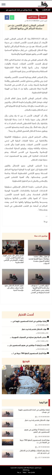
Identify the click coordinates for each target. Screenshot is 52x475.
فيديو (26, 361)
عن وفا (19, 472)
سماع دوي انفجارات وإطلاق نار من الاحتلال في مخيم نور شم (34, 452)
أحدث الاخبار (26, 315)
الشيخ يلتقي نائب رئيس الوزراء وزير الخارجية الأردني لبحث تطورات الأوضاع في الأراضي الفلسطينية (13, 259)
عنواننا (25, 472)
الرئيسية (43, 17)
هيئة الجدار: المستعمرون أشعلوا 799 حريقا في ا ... (28, 353)
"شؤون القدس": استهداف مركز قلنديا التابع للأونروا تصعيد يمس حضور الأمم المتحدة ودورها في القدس (40, 289)
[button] (5, 376)
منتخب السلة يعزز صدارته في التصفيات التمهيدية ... (28, 337)
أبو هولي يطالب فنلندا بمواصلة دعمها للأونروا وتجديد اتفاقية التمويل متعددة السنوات (39, 260)
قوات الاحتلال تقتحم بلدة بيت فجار (34, 329)
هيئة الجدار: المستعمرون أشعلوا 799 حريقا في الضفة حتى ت (34, 441)
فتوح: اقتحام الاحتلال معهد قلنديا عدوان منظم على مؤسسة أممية (13, 288)
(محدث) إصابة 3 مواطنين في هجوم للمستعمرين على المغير (36, 431)
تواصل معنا (31, 472)
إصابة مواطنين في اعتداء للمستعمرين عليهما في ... (28, 321)
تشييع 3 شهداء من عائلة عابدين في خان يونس (25, 388)
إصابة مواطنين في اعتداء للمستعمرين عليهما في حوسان (18, 10)
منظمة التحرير (32, 17)
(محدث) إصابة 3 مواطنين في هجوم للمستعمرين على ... (26, 345)
